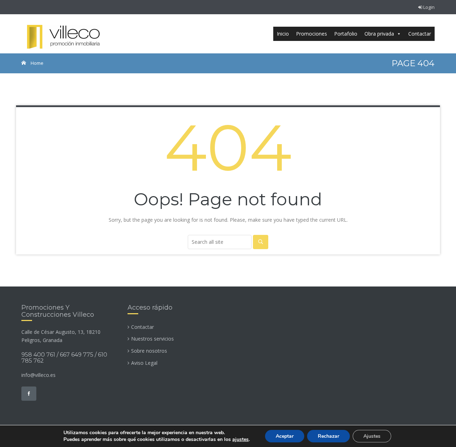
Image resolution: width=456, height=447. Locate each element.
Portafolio (345, 33)
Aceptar (285, 436)
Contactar (419, 33)
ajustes (240, 439)
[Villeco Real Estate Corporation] (62, 33)
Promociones (311, 33)
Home (36, 63)
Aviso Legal (144, 362)
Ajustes (371, 436)
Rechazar (328, 436)
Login (428, 7)
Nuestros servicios (152, 338)
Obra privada (379, 33)
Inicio (283, 33)
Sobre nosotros (149, 350)
